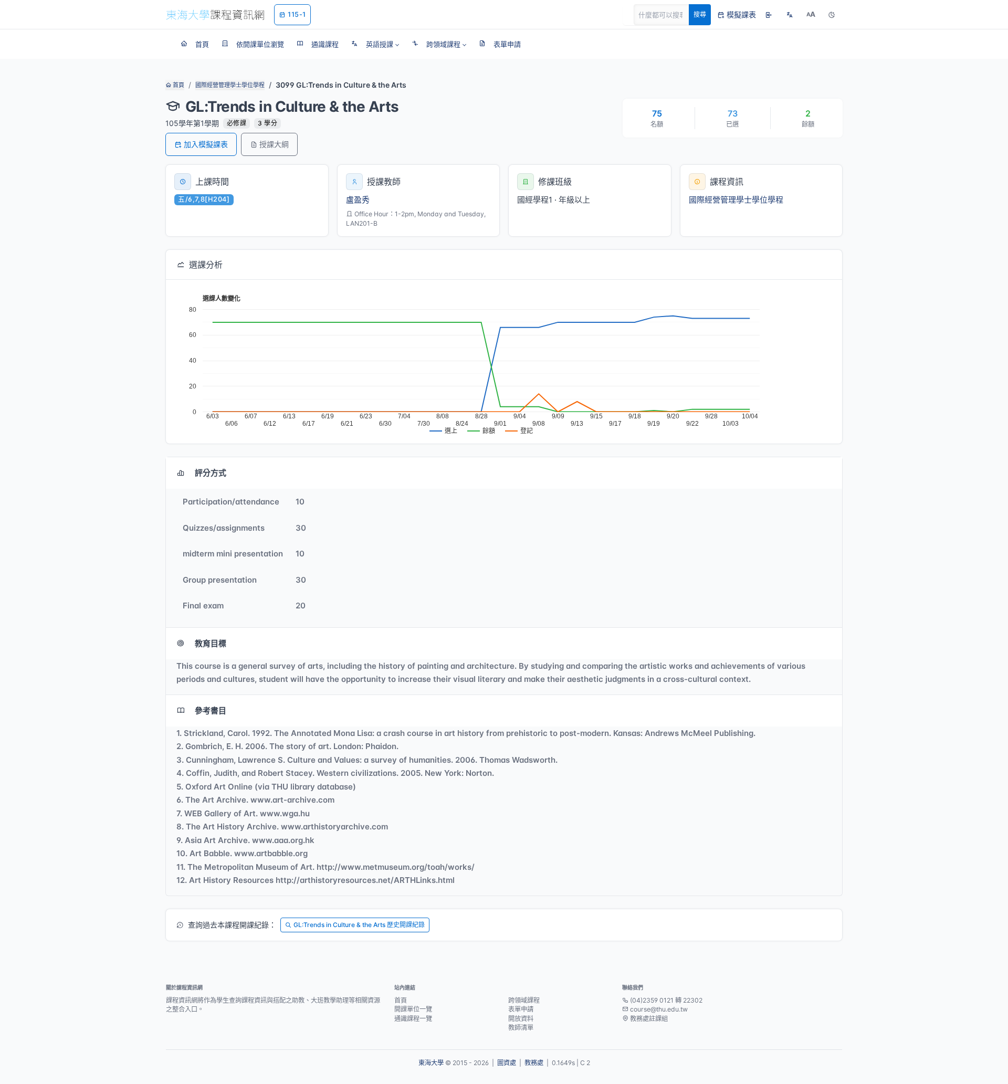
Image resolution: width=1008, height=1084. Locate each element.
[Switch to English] (789, 14)
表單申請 (520, 1009)
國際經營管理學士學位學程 (230, 85)
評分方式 (210, 473)
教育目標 (210, 643)
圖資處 (506, 1063)
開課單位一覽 (413, 1009)
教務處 (533, 1063)
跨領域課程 (524, 1000)
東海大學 (431, 1063)
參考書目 (210, 710)
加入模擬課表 (206, 144)
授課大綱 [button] (274, 144)
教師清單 (520, 1028)
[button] (375, 44)
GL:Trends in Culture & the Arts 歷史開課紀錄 (359, 925)
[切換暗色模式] (831, 14)
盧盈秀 (358, 200)
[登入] (768, 14)
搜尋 (700, 14)
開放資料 (520, 1019)
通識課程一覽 (413, 1019)
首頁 (177, 85)
